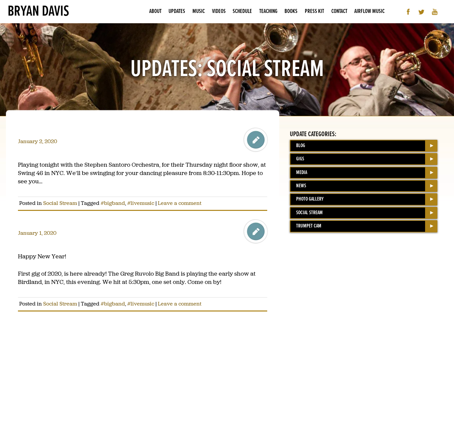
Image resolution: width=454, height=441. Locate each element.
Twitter (421, 12)
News (301, 185)
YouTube (435, 12)
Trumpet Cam (308, 225)
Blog (300, 145)
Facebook (408, 12)
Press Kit (314, 11)
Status (255, 139)
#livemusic (140, 203)
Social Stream (60, 203)
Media (301, 172)
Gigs (300, 158)
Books (290, 11)
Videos (219, 11)
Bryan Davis (38, 11)
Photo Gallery (310, 199)
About (155, 11)
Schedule (242, 11)
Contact (339, 11)
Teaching (268, 11)
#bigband (113, 203)
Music (198, 11)
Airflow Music (369, 11)
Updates (177, 11)
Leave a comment (179, 203)
